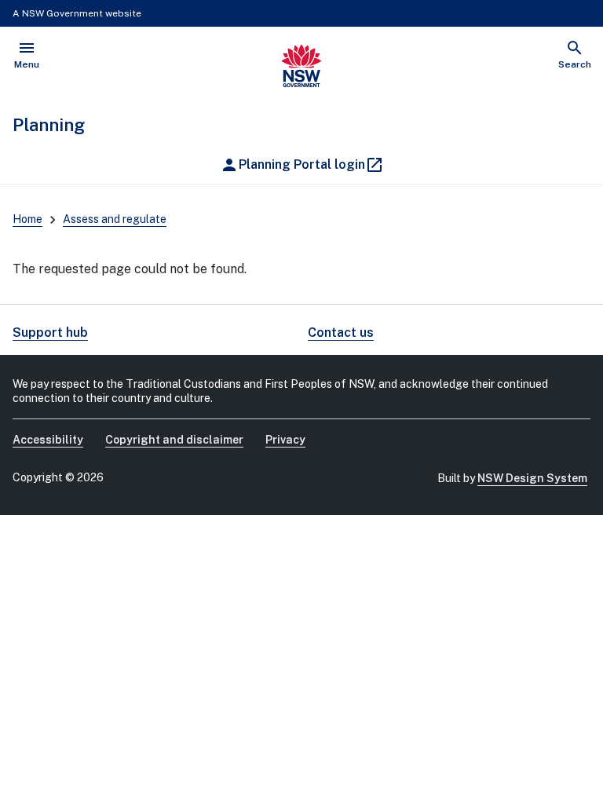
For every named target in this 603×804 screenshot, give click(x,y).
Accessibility (48, 439)
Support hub (50, 332)
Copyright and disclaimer (174, 439)
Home (27, 219)
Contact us (341, 332)
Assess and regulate (114, 219)
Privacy (285, 439)
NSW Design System (532, 478)
